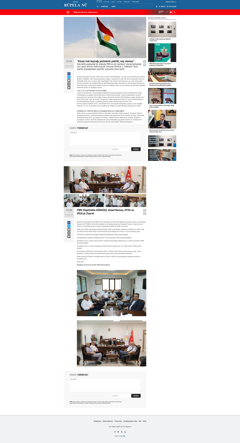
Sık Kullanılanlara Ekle (130, 421)
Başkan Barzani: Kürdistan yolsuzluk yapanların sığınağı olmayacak (95, 12)
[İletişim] (171, 12)
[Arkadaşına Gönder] (68, 80)
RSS (140, 421)
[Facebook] (68, 73)
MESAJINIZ (127, 1)
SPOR (144, 421)
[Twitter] (68, 77)
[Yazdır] (68, 84)
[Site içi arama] (174, 12)
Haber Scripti (118, 436)
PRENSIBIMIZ (135, 1)
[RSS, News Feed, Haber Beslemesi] (121, 432)
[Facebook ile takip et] (115, 432)
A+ (145, 61)
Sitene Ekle (118, 421)
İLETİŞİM (119, 1)
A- (145, 65)
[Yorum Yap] (68, 87)
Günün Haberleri (108, 421)
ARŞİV (113, 1)
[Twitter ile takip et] (118, 432)
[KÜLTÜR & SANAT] (98, 6)
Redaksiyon (97, 421)
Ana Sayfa (99, 1)
